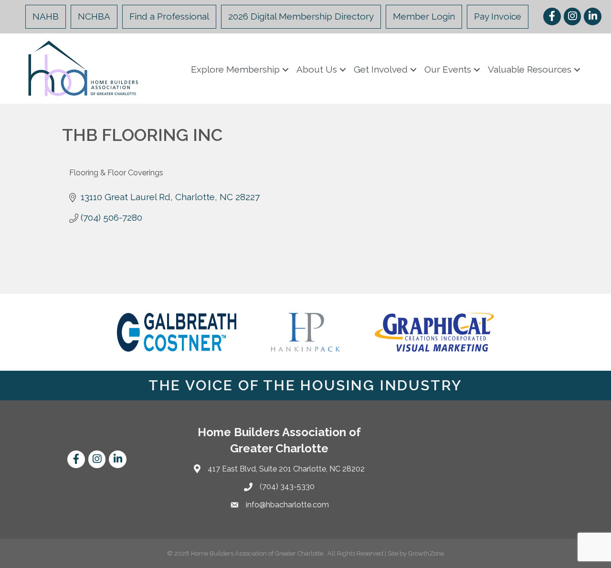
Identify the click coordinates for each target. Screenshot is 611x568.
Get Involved (381, 69)
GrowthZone (426, 553)
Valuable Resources (529, 69)
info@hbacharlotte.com (287, 504)
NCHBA (94, 16)
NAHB (45, 16)
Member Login (424, 16)
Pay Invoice (497, 16)
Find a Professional (169, 16)
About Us (316, 69)
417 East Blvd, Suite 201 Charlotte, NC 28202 (286, 468)
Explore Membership (235, 69)
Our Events (447, 69)
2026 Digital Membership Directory (301, 16)
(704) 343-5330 (287, 486)
